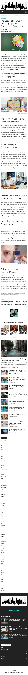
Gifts (2, 512)
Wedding (2, 590)
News (2, 554)
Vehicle (2, 586)
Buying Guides (4, 460)
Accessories (3, 440)
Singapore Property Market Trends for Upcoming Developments (18, 400)
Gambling (3, 503)
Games (2, 505)
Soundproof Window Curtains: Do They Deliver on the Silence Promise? (21, 304)
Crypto (2, 480)
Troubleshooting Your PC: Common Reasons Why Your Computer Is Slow (7, 304)
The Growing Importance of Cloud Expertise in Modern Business (18, 430)
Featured (3, 494)
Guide (2, 514)
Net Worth (3, 552)
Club (2, 478)
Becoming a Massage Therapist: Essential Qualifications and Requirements (5, 333)
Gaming (2, 507)
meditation (15, 209)
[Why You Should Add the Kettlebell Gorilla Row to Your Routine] (23, 328)
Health (2, 518)
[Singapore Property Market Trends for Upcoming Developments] (4, 402)
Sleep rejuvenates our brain (11, 129)
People (2, 559)
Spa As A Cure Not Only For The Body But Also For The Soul (13, 333)
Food (2, 498)
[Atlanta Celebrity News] (14, 5)
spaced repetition (14, 294)
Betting (2, 451)
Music (2, 550)
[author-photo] (14, 313)
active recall (6, 293)
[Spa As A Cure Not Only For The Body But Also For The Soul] (14, 328)
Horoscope (3, 525)
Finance (2, 496)
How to (2, 527)
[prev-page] (13, 337)
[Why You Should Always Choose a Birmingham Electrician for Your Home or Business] (4, 387)
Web (2, 588)
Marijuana (3, 534)
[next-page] (15, 337)
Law (1, 532)
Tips (2, 579)
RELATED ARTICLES (8, 322)
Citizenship (3, 476)
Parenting (3, 556)
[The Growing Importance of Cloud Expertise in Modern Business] (4, 431)
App (1, 445)
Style (2, 574)
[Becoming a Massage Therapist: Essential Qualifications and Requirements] (5, 328)
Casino (2, 465)
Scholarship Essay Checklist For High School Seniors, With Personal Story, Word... (18, 372)
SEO (2, 568)
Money (2, 543)
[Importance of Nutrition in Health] (4, 417)
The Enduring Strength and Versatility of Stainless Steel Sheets (18, 393)
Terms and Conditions (10, 672)
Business (3, 458)
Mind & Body (6, 15)
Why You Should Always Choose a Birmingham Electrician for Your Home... (17, 387)
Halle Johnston (5, 31)
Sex (1, 570)
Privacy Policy (19, 672)
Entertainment (4, 485)
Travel (2, 581)
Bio (1, 454)
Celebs (2, 472)
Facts (2, 489)
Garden (2, 510)
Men (2, 539)
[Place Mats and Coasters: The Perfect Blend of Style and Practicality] (4, 409)
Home (2, 15)
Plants (2, 563)
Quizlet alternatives (9, 165)
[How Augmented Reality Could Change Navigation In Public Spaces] (14, 348)
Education (3, 483)
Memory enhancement (5, 294)
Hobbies (2, 521)
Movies (2, 545)
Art (1, 447)
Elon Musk (23, 275)
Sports (2, 572)
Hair (1, 516)
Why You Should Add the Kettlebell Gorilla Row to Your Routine (23, 332)
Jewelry (2, 530)
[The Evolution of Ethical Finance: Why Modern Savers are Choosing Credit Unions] (4, 380)
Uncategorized (4, 583)
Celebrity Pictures (4, 469)
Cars (2, 463)
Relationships (4, 565)
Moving (2, 548)
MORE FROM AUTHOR (19, 322)
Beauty (2, 449)
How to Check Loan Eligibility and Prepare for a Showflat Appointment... (17, 423)
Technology (3, 577)
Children (2, 474)
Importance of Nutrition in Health (18, 414)
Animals (2, 442)
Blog (2, 456)
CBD (2, 467)
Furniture (3, 501)
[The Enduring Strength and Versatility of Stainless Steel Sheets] (4, 395)
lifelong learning (21, 293)
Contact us (14, 668)
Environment (3, 487)
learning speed (13, 293)
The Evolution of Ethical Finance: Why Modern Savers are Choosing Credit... (18, 379)
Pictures (2, 561)
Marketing (3, 536)
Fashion (2, 492)
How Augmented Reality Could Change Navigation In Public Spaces (14, 360)
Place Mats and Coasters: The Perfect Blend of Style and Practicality (16, 408)
